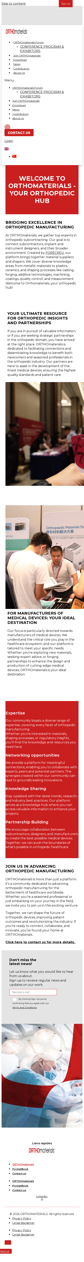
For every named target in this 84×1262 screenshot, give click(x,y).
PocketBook (20, 1169)
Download (20, 59)
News (16, 64)
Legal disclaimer (23, 1223)
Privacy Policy (21, 1230)
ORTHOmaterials (23, 1164)
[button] (40, 80)
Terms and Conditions (24, 1007)
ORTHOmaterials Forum (28, 42)
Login (8, 141)
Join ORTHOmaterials (26, 55)
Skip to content (14, 3)
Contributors (21, 68)
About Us (19, 72)
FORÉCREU (55, 253)
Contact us (19, 1173)
